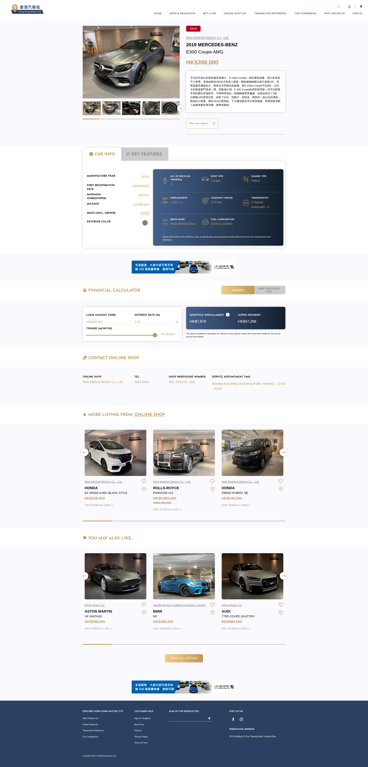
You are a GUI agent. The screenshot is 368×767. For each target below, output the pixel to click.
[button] (180, 108)
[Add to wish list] (143, 481)
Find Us (357, 13)
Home (158, 13)
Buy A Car (209, 13)
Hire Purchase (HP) (269, 290)
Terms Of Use (141, 742)
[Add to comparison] (143, 489)
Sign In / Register (142, 718)
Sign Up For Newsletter (184, 711)
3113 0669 (141, 382)
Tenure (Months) (99, 328)
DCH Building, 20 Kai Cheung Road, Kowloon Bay (252, 736)
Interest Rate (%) (147, 315)
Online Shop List (235, 13)
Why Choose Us (334, 13)
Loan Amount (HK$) (101, 315)
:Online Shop (149, 415)
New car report (198, 123)
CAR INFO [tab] (105, 154)
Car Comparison (305, 13)
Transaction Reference (270, 13)
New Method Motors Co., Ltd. (103, 382)
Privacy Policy (141, 736)
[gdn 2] (184, 266)
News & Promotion (182, 13)
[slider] (155, 335)
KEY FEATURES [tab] (146, 154)
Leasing (238, 290)
